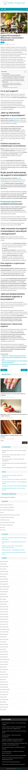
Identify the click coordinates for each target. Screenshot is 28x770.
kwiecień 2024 (5, 609)
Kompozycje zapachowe (10, 202)
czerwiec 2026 (5, 566)
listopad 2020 (5, 687)
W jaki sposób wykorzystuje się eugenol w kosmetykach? (13, 77)
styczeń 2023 (5, 624)
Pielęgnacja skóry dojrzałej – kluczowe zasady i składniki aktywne (14, 451)
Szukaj (2, 440)
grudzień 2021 (5, 654)
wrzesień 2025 (5, 589)
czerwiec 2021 (5, 669)
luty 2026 (4, 576)
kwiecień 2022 (5, 644)
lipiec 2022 (4, 636)
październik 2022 (5, 629)
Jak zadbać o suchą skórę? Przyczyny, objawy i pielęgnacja (14, 485)
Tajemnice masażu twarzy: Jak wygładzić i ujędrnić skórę (14, 479)
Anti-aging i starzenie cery (7, 504)
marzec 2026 (5, 574)
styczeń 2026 (5, 579)
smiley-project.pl (11, 44)
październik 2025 (5, 586)
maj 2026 (4, 569)
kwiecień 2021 (5, 674)
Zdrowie (4, 529)
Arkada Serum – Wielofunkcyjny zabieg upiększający (14, 355)
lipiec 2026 (4, 564)
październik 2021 (5, 659)
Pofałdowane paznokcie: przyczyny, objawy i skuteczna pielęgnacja (13, 394)
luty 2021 (4, 679)
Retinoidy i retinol (5, 519)
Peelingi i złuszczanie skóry (8, 517)
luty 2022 (4, 649)
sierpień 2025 (5, 591)
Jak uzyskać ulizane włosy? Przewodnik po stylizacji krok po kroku (14, 464)
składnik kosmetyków (14, 118)
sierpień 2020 (5, 694)
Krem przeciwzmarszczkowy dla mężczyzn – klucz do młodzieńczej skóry (13, 455)
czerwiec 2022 (5, 639)
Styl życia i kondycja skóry (7, 524)
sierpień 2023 (5, 619)
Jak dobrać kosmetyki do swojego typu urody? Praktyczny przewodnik (24, 370)
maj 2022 (4, 641)
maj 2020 (4, 702)
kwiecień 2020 (5, 704)
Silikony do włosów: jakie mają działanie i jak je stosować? (12, 436)
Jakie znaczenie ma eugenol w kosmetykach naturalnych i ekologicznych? (13, 81)
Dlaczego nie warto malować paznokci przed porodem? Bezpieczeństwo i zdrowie (4, 370)
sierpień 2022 (5, 634)
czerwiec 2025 (5, 596)
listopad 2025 (5, 584)
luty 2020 (4, 709)
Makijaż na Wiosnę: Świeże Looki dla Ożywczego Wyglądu (14, 755)
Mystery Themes (18, 768)
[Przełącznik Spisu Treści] (24, 72)
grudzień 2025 (5, 581)
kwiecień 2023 (5, 621)
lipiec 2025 (4, 594)
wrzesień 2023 (5, 616)
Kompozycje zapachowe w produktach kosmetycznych (14, 79)
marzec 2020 (5, 707)
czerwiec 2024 (5, 606)
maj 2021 (4, 672)
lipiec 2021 (4, 667)
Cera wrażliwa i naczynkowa (8, 507)
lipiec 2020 (4, 697)
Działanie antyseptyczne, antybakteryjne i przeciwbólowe (14, 76)
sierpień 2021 (5, 664)
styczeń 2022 (5, 651)
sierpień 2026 (5, 561)
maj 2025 (4, 599)
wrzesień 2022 (5, 631)
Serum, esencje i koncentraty (8, 522)
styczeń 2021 (5, 682)
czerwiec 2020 (5, 699)
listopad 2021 (5, 656)
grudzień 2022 (5, 626)
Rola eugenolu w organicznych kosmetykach (12, 83)
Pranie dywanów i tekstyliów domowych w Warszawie (13, 764)
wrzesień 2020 (5, 692)
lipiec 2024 (4, 604)
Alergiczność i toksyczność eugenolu (11, 87)
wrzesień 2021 (5, 661)
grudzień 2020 (5, 684)
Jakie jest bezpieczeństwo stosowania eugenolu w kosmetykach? (12, 85)
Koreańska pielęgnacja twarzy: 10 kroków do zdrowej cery (14, 467)
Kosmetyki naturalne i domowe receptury (11, 514)
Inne (3, 512)
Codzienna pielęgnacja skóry (8, 509)
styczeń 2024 (5, 614)
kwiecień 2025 (5, 601)
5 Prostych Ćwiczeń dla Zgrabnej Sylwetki (11, 761)
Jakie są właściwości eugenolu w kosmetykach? (11, 75)
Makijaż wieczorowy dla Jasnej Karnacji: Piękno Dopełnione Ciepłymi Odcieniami (14, 415)
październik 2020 (5, 689)
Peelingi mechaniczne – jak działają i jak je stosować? (13, 549)
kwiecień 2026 (5, 571)
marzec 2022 (5, 646)
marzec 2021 (5, 677)
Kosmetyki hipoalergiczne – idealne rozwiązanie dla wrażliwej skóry (13, 460)
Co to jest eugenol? (6, 73)
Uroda (2, 42)
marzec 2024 (5, 611)
